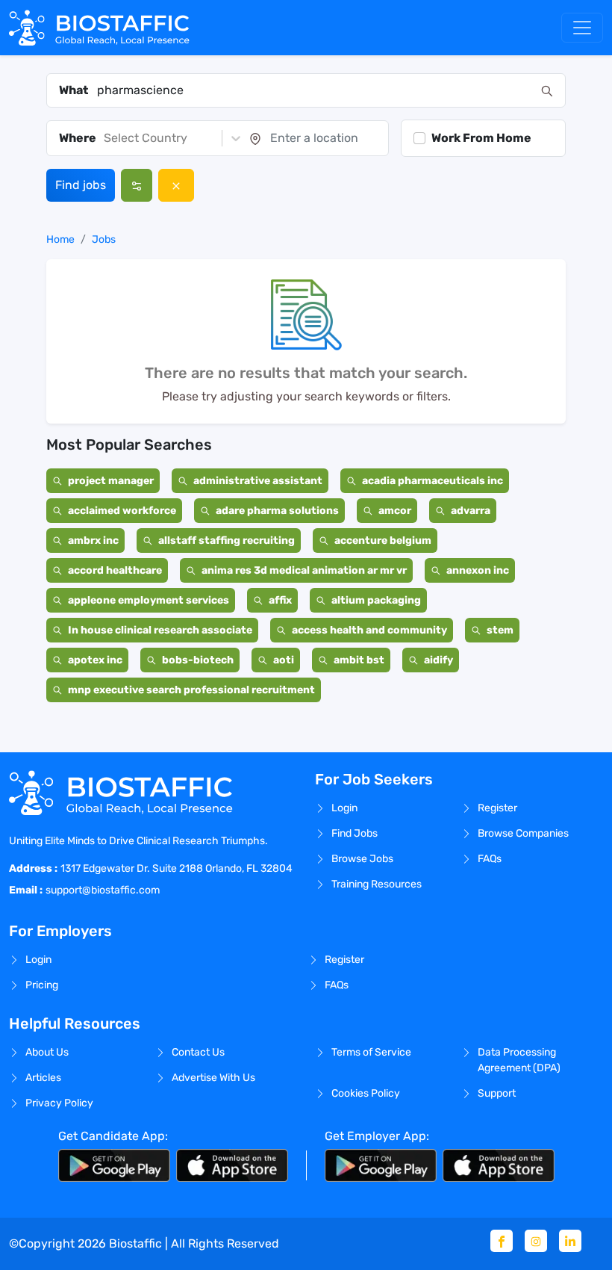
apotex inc (95, 660)
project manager (111, 480)
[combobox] (314, 90)
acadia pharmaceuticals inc (432, 480)
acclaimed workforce (122, 510)
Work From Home (481, 138)
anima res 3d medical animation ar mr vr (304, 570)
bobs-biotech (198, 660)
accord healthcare (115, 570)
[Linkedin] (570, 1241)
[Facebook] (501, 1241)
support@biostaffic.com (103, 890)
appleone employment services (148, 600)
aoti (283, 660)
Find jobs (80, 185)
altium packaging (376, 600)
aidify (438, 660)
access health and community (369, 630)
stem (500, 630)
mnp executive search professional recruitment (191, 690)
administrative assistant (257, 480)
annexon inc (477, 570)
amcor (394, 510)
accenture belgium (382, 540)
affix (280, 600)
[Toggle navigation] (582, 28)
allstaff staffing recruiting (226, 540)
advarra (470, 510)
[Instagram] (536, 1241)
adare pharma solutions (277, 510)
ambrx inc (93, 540)
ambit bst (359, 660)
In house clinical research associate (160, 630)
